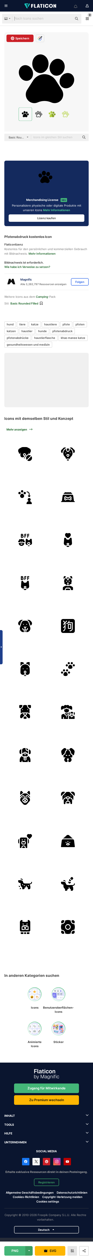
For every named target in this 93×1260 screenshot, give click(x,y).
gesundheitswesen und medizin (28, 344)
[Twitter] (36, 1161)
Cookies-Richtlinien (26, 1197)
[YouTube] (67, 1161)
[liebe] (25, 841)
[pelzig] (68, 583)
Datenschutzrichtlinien (72, 1192)
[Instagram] (57, 1161)
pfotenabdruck (62, 331)
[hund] (25, 540)
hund (10, 324)
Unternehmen (15, 1142)
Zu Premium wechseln (46, 1100)
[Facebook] (25, 1161)
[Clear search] (67, 19)
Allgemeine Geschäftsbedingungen (30, 1192)
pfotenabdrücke (18, 338)
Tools (9, 1124)
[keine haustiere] (25, 454)
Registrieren (46, 1182)
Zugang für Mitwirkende (46, 1088)
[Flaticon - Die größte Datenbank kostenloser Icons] (40, 5)
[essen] (68, 841)
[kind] (68, 712)
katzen (11, 331)
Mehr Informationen (56, 210)
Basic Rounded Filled (24, 303)
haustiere (50, 324)
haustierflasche (44, 338)
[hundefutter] (68, 497)
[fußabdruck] (68, 669)
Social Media (46, 1151)
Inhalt (9, 1115)
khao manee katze (73, 338)
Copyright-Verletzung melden (62, 1197)
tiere (22, 324)
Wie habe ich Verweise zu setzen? (27, 267)
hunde (42, 331)
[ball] (68, 927)
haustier (26, 331)
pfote (66, 324)
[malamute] (25, 798)
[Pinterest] (46, 1161)
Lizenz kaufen (46, 218)
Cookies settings (47, 1201)
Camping (42, 296)
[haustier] (68, 454)
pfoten (80, 324)
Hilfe (8, 1133)
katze (34, 324)
